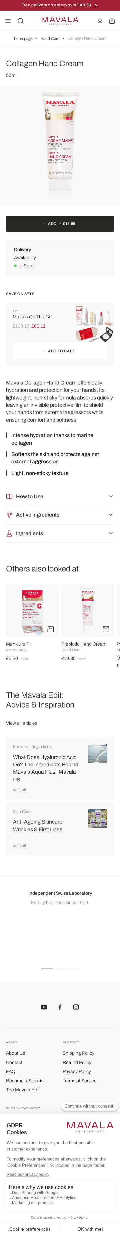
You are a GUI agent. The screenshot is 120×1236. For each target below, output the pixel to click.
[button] (47, 969)
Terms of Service (80, 1080)
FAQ (10, 1071)
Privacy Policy (77, 1071)
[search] (21, 21)
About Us (15, 1053)
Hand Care (49, 38)
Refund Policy (77, 1062)
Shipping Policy (78, 1053)
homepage (23, 38)
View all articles (21, 723)
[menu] (8, 21)
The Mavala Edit (23, 1089)
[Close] (96, 5)
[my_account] (100, 21)
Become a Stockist (25, 1080)
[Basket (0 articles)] (112, 21)
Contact (14, 1062)
